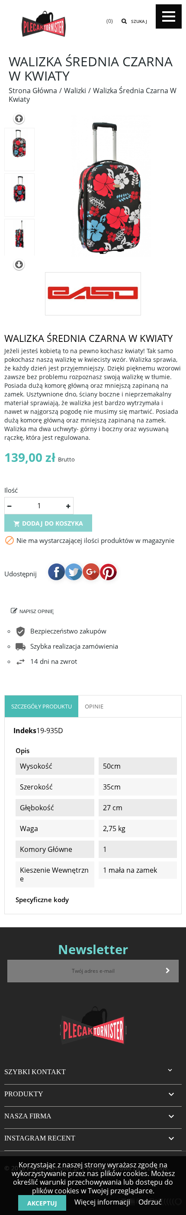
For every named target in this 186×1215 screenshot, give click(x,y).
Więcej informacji (102, 1202)
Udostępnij (56, 571)
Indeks (24, 730)
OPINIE (94, 706)
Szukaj (139, 21)
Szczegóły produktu (41, 706)
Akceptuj (42, 1203)
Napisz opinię (36, 611)
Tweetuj (73, 571)
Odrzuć (150, 1202)
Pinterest (108, 571)
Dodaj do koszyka (48, 523)
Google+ (90, 571)
